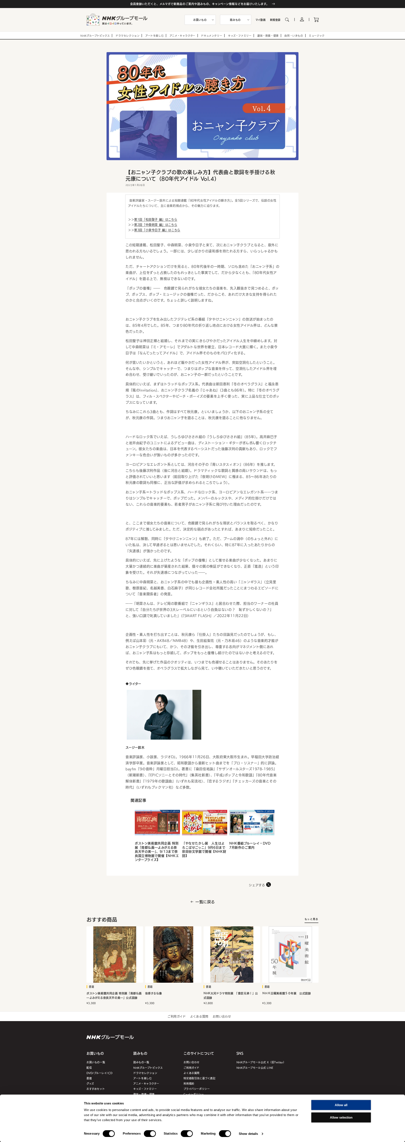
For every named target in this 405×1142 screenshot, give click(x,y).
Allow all (341, 1105)
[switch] (150, 1133)
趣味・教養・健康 (144, 1094)
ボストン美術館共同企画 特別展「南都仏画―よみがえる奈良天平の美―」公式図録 (114, 995)
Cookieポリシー (194, 1094)
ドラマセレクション (145, 1073)
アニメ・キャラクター (146, 1083)
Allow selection (341, 1117)
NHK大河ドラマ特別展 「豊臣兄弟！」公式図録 (231, 995)
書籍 (89, 1078)
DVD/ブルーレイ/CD (99, 1073)
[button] (200, 20)
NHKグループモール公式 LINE (254, 1067)
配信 (89, 1067)
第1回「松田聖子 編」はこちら (155, 219)
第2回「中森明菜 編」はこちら (155, 224)
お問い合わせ (222, 1016)
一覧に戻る (205, 901)
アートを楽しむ (142, 1078)
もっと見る (311, 919)
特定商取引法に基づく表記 (199, 1078)
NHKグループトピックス (148, 1067)
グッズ (90, 1083)
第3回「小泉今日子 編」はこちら (157, 229)
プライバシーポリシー (197, 1089)
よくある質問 (199, 1016)
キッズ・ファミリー (145, 1089)
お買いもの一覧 (95, 1062)
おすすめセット (95, 1089)
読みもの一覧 (141, 1062)
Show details (248, 1133)
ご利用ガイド (176, 1016)
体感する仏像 (153, 993)
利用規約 (189, 1083)
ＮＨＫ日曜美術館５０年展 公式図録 (286, 993)
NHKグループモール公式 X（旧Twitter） (261, 1062)
